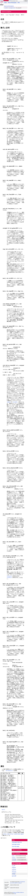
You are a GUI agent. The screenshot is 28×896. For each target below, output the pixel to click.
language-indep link (17, 842)
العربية (13, 865)
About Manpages (12, 2)
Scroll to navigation (6, 11)
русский (14, 876)
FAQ (19, 2)
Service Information (9, 6)
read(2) (9, 402)
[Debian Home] (1, 3)
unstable (6, 7)
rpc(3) (3, 809)
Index (5, 2)
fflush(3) (9, 576)
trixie (13, 855)
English (14, 867)
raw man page (15, 846)
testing (13, 857)
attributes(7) (9, 770)
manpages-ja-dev (12, 7)
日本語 (13, 873)
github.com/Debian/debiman (18, 892)
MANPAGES (6, 0)
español (14, 869)
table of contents (17, 850)
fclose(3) (9, 577)
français (14, 871)
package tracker (16, 844)
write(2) (15, 402)
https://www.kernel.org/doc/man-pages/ (13, 834)
